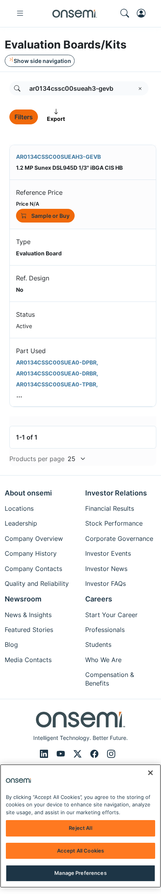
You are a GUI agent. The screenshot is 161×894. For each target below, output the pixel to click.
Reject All (80, 828)
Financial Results (109, 508)
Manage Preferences (80, 873)
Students (98, 644)
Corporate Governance (119, 538)
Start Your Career (111, 615)
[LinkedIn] (45, 754)
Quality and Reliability (37, 583)
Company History (31, 553)
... (19, 395)
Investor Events (108, 553)
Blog (11, 644)
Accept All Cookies (80, 850)
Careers (98, 599)
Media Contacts (28, 660)
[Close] (150, 772)
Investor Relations (116, 493)
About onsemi (28, 493)
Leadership (21, 523)
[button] (17, 88)
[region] (80, 826)
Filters (23, 117)
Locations (19, 508)
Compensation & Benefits (109, 679)
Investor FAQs (105, 583)
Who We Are (103, 660)
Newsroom (23, 599)
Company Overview (34, 538)
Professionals (105, 630)
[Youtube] (62, 754)
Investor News (106, 569)
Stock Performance (114, 523)
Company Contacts (33, 569)
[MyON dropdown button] (143, 13)
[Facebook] (95, 754)
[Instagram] (111, 754)
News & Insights (28, 615)
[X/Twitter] (78, 754)
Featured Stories (29, 630)
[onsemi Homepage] (74, 14)
